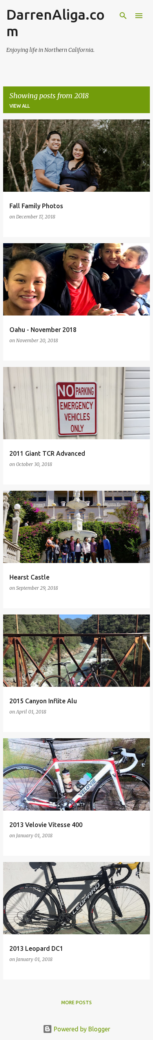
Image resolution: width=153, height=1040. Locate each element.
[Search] (123, 15)
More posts (76, 1002)
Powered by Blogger (81, 1029)
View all (19, 105)
